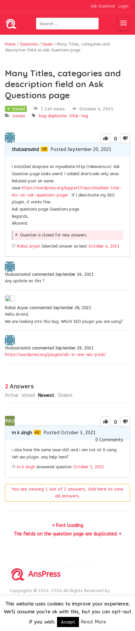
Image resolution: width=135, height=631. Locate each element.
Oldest (65, 395)
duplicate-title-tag (68, 115)
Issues (18, 115)
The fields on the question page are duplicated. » (68, 534)
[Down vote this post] (125, 138)
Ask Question (103, 6)
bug (43, 115)
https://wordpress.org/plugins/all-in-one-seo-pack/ (55, 354)
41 (37, 432)
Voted (28, 395)
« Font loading (67, 525)
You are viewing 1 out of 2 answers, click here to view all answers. (68, 492)
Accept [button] (68, 622)
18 (44, 149)
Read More (93, 622)
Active (11, 395)
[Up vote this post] (105, 138)
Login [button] (123, 6)
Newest (46, 395)
